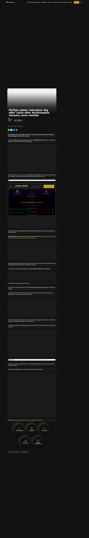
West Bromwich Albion (13, 452)
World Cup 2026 (30, 2)
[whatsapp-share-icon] (9, 130)
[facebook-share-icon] (14, 130)
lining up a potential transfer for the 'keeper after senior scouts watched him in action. (31, 237)
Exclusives (70, 2)
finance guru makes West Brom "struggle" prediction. (28, 420)
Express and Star (22, 175)
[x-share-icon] (11, 130)
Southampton (25, 452)
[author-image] (10, 121)
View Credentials (18, 121)
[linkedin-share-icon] (16, 130)
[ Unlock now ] (49, 186)
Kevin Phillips (17, 120)
